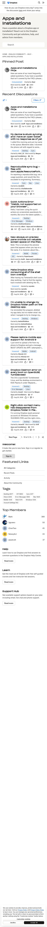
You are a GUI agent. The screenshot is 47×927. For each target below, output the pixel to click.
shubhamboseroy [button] (24, 224)
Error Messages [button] (17, 221)
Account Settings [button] (11, 503)
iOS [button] (13, 256)
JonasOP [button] (21, 424)
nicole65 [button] (21, 186)
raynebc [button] (31, 286)
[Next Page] (39, 437)
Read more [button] (8, 561)
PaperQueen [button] (28, 256)
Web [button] (18, 500)
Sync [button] (33, 151)
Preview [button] (34, 253)
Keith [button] (23, 259)
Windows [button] (29, 221)
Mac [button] (30, 183)
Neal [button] (33, 82)
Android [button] (33, 351)
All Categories (9, 468)
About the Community (13, 483)
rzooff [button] (23, 85)
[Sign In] (43, 2)
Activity (7, 478)
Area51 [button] (20, 392)
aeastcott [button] (12, 540)
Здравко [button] (11, 522)
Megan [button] (38, 153)
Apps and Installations (34, 124)
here (21, 10)
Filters (36, 100)
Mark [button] (10, 517)
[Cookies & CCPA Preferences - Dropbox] (23, 915)
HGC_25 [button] (21, 153)
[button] (7, 69)
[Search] (39, 2)
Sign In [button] (9, 456)
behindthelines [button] (23, 321)
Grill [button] (37, 424)
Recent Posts (9, 473)
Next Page (13, 437)
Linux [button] (37, 183)
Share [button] (8, 497)
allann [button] (23, 226)
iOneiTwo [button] (12, 528)
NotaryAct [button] (12, 534)
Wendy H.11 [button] (22, 354)
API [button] (19, 494)
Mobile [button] (26, 253)
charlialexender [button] (26, 188)
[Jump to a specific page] (43, 437)
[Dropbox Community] (12, 3)
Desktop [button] (25, 151)
